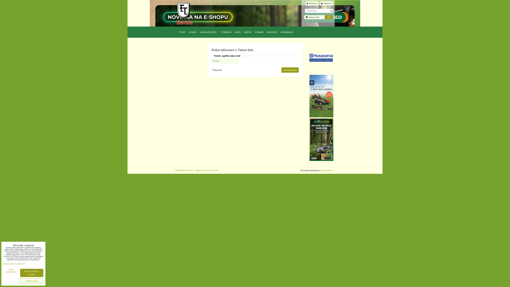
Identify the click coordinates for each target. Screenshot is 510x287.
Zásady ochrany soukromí (206, 170)
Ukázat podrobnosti (11, 271)
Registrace (328, 3)
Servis (184, 22)
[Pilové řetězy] (321, 160)
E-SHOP (192, 32)
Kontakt (272, 32)
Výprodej (225, 32)
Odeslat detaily (290, 70)
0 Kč (329, 17)
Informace (287, 32)
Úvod (182, 32)
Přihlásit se (313, 3)
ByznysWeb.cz (326, 170)
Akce (238, 32)
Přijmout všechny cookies (31, 273)
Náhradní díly (208, 32)
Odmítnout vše (32, 280)
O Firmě (259, 32)
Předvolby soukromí (184, 170)
